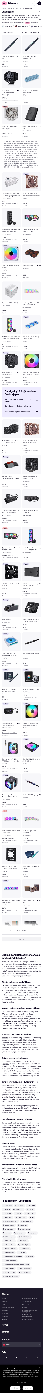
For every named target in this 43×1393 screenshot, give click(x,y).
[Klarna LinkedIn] (16, 1357)
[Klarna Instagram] (37, 1357)
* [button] (10, 100)
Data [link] (17, 8)
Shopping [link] (11, 8)
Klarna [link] (4, 8)
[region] (21, 1379)
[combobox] (34, 32)
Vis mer (39, 19)
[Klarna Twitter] (26, 1357)
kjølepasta (5, 1064)
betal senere (28, 1137)
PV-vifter (5, 1038)
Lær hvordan (34, 22)
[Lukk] (39, 1368)
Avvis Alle (15, 1388)
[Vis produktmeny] (39, 12)
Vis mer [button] (21, 939)
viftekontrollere (9, 1088)
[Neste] (39, 27)
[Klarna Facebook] (6, 1357)
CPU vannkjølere (8, 1014)
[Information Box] (15, 32)
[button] (18, 90)
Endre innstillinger (21, 1382)
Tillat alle (28, 1388)
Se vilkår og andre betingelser (24, 167)
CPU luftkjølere (7, 985)
